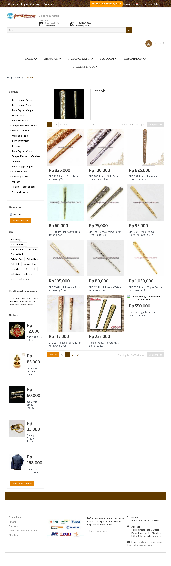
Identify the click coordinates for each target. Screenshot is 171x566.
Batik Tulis (16, 264)
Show (124, 124)
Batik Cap (15, 274)
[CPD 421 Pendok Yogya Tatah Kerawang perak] (105, 257)
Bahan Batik (31, 249)
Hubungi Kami (79, 58)
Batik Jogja (16, 239)
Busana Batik (17, 254)
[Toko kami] (25, 214)
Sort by (63, 124)
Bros (13, 279)
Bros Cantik (31, 269)
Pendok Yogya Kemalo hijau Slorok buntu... (104, 344)
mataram (27, 274)
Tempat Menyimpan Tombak (26, 156)
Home (29, 58)
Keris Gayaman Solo (22, 151)
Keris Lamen (17, 249)
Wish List (13, 4)
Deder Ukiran (18, 115)
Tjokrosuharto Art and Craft (94, 559)
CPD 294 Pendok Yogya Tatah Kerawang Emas (65, 344)
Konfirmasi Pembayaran (106, 3)
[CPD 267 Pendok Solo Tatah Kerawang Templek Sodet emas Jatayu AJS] (65, 147)
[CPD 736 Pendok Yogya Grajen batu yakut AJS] (145, 257)
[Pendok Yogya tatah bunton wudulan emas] (145, 298)
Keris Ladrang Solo (21, 105)
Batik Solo (24, 279)
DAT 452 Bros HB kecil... (34, 339)
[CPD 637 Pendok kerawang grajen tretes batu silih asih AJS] (145, 147)
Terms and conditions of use (23, 530)
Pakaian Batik (17, 259)
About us (51, 58)
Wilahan (16, 181)
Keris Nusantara (20, 120)
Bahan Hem (32, 259)
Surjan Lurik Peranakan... (33, 470)
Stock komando (19, 171)
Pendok (16, 146)
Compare (49, 4)
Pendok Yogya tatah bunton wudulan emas (144, 314)
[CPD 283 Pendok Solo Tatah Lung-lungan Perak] (105, 147)
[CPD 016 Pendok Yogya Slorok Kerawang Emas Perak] (65, 257)
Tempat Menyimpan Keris (24, 125)
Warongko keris (20, 135)
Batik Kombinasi (18, 244)
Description (133, 58)
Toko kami (15, 207)
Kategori (107, 58)
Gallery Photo (84, 66)
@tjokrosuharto (52, 23)
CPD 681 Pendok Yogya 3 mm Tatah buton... (65, 233)
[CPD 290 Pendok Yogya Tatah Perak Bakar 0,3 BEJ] (105, 202)
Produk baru (15, 517)
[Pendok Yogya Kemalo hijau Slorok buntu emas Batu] (105, 313)
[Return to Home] (8, 77)
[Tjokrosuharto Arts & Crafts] (21, 16)
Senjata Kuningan (20, 192)
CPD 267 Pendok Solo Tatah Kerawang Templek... (64, 178)
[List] (56, 124)
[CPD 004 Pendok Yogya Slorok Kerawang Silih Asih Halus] (145, 202)
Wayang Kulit (30, 264)
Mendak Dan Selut (21, 130)
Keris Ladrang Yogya (22, 100)
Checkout (35, 4)
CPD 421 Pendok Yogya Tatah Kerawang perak (105, 289)
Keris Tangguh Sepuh (22, 166)
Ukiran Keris (16, 269)
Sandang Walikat (20, 176)
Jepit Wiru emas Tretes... (32, 404)
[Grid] (49, 124)
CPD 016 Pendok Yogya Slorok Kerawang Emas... (65, 289)
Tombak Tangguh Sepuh (24, 186)
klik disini (14, 301)
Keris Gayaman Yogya (22, 110)
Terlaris (14, 315)
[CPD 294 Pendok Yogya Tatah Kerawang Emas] (65, 313)
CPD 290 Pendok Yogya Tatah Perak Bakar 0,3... (105, 233)
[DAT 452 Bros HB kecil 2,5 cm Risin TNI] (17, 330)
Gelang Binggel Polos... (31, 438)
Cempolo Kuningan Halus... (32, 370)
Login (24, 4)
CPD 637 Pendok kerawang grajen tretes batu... (143, 178)
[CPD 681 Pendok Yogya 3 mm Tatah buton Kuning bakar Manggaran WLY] (65, 202)
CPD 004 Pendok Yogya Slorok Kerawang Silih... (142, 233)
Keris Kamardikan (20, 140)
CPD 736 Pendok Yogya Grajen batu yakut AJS (145, 289)
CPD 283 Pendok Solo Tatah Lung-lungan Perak (104, 178)
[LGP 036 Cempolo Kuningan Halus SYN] (17, 361)
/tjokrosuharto (49, 15)
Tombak (16, 161)
